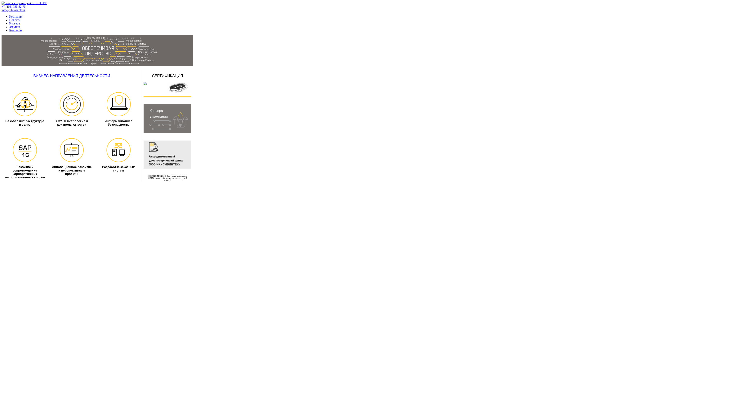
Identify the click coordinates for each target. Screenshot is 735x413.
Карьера (14, 23)
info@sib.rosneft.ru (13, 10)
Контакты (15, 30)
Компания (15, 16)
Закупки (14, 26)
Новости (14, 20)
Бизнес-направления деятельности (71, 76)
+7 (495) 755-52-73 (13, 6)
